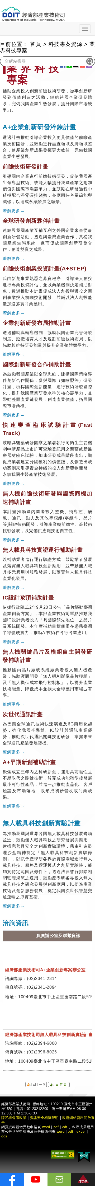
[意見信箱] (59, 1179)
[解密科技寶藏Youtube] (36, 1179)
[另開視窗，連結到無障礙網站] (62, 1154)
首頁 (35, 44)
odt (65, 1127)
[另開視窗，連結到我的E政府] (84, 1156)
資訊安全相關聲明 (44, 1118)
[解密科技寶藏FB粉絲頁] (12, 1179)
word (61, 1131)
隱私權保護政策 (14, 1118)
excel (81, 1131)
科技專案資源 (65, 44)
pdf (56, 1127)
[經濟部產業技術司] (33, 10)
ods (4, 1136)
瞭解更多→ (14, 210)
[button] (83, 1179)
